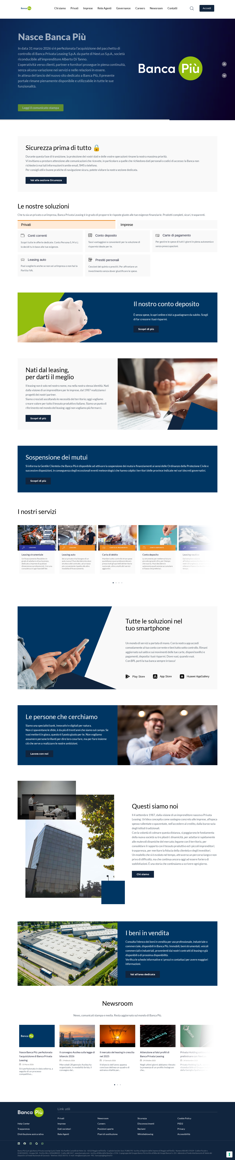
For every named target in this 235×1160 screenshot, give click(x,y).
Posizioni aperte (106, 1128)
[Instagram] (30, 1143)
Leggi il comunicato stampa (43, 108)
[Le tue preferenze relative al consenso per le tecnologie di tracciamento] (229, 1154)
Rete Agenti (104, 8)
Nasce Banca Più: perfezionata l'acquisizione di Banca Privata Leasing (35, 1056)
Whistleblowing (145, 1134)
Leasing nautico (191, 554)
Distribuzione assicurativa (30, 1134)
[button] (192, 8)
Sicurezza (142, 1118)
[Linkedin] (19, 1143)
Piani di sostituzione (108, 1134)
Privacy (181, 1128)
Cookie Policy (184, 1118)
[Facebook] (25, 1143)
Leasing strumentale (32, 554)
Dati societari (64, 1128)
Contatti (172, 8)
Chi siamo (60, 8)
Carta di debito (110, 554)
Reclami (141, 1128)
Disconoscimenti (145, 1123)
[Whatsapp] (42, 1143)
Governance (123, 8)
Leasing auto (68, 554)
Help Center (24, 1123)
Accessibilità (183, 1134)
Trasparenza (24, 1128)
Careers (140, 8)
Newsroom (156, 8)
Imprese (88, 8)
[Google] (36, 1143)
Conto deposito (150, 554)
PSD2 (180, 1123)
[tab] (67, 225)
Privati (74, 8)
